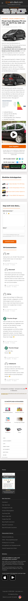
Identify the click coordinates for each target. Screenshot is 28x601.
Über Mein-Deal (6, 505)
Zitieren (13, 264)
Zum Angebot (14, 146)
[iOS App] (17, 162)
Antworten (7, 264)
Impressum (5, 502)
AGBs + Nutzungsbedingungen (10, 539)
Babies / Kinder (6, 446)
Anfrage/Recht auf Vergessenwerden (11, 545)
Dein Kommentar (8, 211)
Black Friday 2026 (6, 516)
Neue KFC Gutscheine (7, 524)
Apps (4, 443)
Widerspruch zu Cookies (8, 542)
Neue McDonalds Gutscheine (9, 527)
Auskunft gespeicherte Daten (9, 548)
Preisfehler (15, 564)
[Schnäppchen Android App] (22, 162)
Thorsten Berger (12, 318)
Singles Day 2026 (6, 519)
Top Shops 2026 (6, 513)
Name (5, 228)
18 (20, 26)
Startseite (5, 18)
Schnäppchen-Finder (7, 507)
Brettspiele (5, 452)
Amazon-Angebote (7, 440)
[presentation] (4, 213)
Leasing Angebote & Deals (17, 18)
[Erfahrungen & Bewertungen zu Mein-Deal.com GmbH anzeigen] (8, 483)
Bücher (4, 455)
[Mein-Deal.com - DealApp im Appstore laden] (6, 577)
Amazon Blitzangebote (8, 510)
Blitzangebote (6, 449)
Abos (4, 438)
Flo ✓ (3, 26)
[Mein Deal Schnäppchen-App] (14, 577)
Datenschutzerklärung (7, 537)
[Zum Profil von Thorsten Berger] (4, 318)
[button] (4, 213)
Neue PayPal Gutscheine (8, 522)
